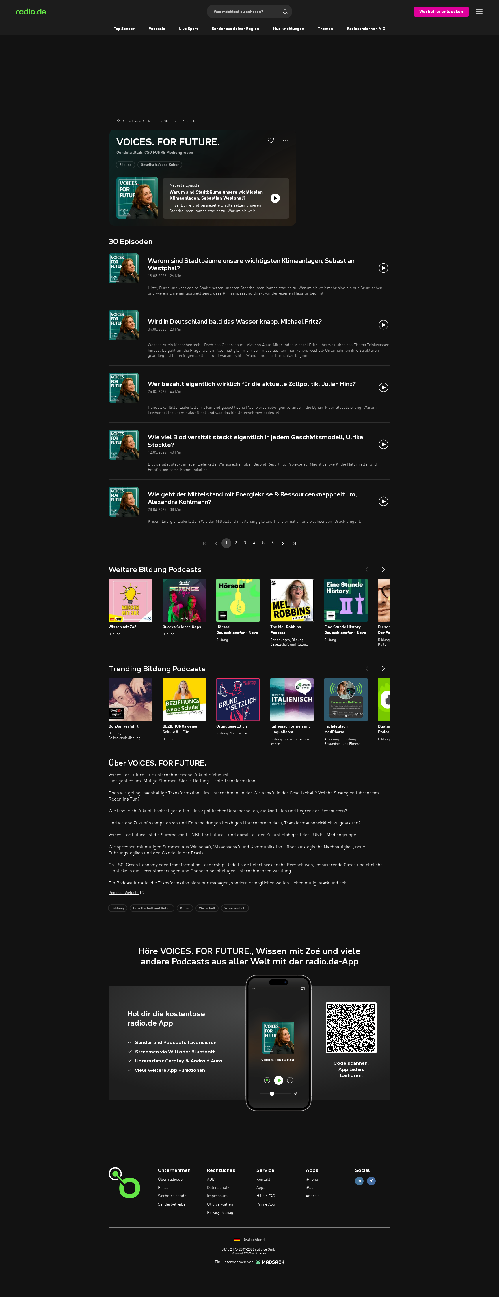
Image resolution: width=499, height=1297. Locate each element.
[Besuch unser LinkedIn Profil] (359, 1181)
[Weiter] (383, 567)
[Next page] (283, 543)
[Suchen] (285, 11)
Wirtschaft (207, 908)
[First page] (204, 543)
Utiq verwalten (220, 1204)
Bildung (125, 165)
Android (313, 1196)
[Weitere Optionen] (285, 140)
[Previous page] (216, 543)
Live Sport (188, 29)
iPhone (312, 1180)
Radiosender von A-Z (366, 29)
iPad (310, 1188)
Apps (260, 1188)
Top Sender (124, 29)
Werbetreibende (172, 1196)
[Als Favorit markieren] (270, 140)
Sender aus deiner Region (235, 29)
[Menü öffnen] (479, 11)
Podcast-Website (124, 893)
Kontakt (263, 1180)
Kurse (185, 908)
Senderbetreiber (172, 1204)
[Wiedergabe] (275, 198)
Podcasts (156, 29)
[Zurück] (367, 567)
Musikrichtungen (288, 29)
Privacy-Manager (222, 1213)
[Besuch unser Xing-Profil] (371, 1181)
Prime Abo (265, 1204)
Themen (325, 29)
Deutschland (253, 1240)
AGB (211, 1180)
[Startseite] (118, 121)
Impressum (217, 1196)
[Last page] (294, 543)
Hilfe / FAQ (265, 1196)
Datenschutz (218, 1188)
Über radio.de (170, 1180)
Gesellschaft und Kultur (160, 165)
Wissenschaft (234, 908)
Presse (164, 1188)
